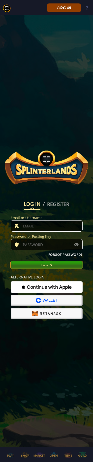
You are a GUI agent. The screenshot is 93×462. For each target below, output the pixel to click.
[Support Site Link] (87, 8)
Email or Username (26, 217)
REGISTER (58, 204)
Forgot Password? (65, 254)
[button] (47, 287)
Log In (64, 7)
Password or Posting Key (31, 236)
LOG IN (32, 204)
